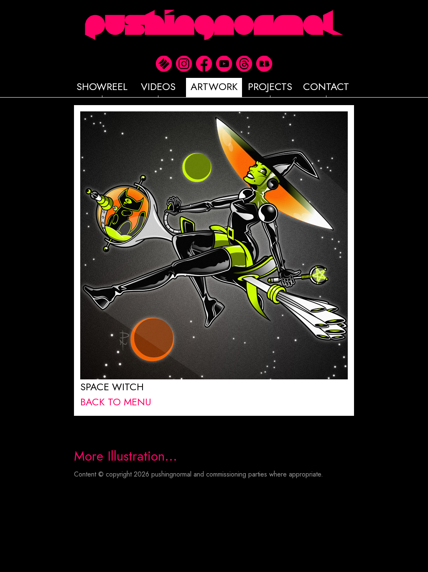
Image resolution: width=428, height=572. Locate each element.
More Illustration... (125, 456)
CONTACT (326, 86)
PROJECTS (270, 86)
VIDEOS (158, 86)
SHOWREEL (101, 86)
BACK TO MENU (115, 401)
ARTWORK (214, 86)
